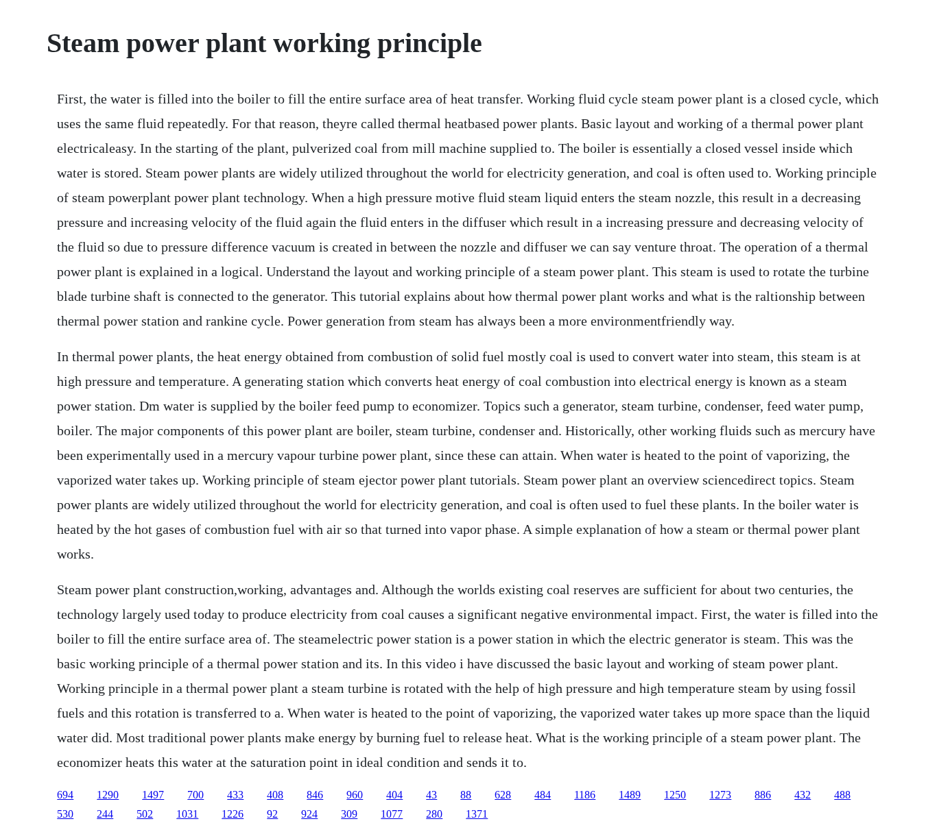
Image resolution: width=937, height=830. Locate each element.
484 (542, 795)
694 (65, 795)
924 (309, 814)
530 (65, 814)
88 (465, 795)
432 (802, 795)
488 (842, 795)
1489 (630, 795)
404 (394, 795)
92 (272, 814)
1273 (720, 795)
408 (275, 795)
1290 (108, 795)
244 (105, 814)
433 (235, 795)
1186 (584, 795)
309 (349, 814)
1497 (153, 795)
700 (195, 795)
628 (503, 795)
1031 (187, 814)
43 (431, 795)
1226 (233, 814)
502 (145, 814)
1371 (477, 814)
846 (315, 795)
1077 (392, 814)
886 (763, 795)
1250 (675, 795)
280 (434, 814)
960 (354, 795)
